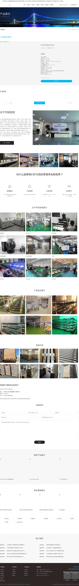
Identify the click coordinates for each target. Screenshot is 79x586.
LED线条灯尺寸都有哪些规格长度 (53, 547)
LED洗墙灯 (19, 518)
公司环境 (13, 573)
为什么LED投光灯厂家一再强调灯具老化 (55, 550)
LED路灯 (72, 518)
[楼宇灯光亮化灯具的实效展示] (29, 501)
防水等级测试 (29, 256)
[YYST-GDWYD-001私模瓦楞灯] (9, 468)
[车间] (64, 244)
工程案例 (37, 4)
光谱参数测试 (3, 256)
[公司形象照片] (9, 160)
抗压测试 (54, 233)
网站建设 (28, 584)
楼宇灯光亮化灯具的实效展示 (26, 509)
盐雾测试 (2, 233)
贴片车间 (28, 233)
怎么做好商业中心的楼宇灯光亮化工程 (54, 553)
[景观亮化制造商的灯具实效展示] (48, 501)
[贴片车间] (38, 222)
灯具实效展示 (62, 509)
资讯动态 (42, 4)
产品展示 (33, 4)
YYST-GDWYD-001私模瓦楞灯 (7, 479)
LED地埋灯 (45, 518)
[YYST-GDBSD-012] (68, 468)
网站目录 (59, 584)
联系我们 (51, 4)
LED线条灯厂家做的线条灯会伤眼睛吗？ (16, 544)
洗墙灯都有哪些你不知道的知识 (53, 544)
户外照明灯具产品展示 (74, 29)
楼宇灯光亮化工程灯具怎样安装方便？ (15, 556)
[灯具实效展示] (68, 501)
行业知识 (26, 571)
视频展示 (47, 4)
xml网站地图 (54, 584)
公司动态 (26, 569)
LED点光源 (58, 518)
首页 (24, 4)
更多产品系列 (2, 580)
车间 (53, 256)
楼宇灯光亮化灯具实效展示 (6, 509)
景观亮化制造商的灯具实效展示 (46, 509)
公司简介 (13, 569)
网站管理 (66, 584)
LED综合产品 (20, 522)
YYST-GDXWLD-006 (34, 479)
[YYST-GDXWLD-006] (39, 468)
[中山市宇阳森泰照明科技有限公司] (9, 4)
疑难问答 (26, 573)
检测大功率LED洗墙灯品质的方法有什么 (16, 550)
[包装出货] (9, 356)
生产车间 (2, 279)
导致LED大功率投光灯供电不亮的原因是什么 (17, 553)
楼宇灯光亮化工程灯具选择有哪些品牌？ (55, 556)
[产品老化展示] (12, 304)
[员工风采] (48, 160)
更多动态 (26, 575)
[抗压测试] (64, 222)
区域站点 (62, 584)
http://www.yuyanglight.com (44, 575)
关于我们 (28, 4)
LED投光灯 (6, 518)
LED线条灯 (32, 518)
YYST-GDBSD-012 (63, 479)
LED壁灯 (6, 522)
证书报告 (13, 571)
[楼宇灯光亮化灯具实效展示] (9, 501)
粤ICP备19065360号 (75, 584)
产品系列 (2, 567)
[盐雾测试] (12, 222)
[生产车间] (12, 267)
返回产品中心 (39, 102)
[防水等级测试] (38, 244)
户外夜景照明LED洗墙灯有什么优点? (15, 547)
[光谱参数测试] (12, 244)
